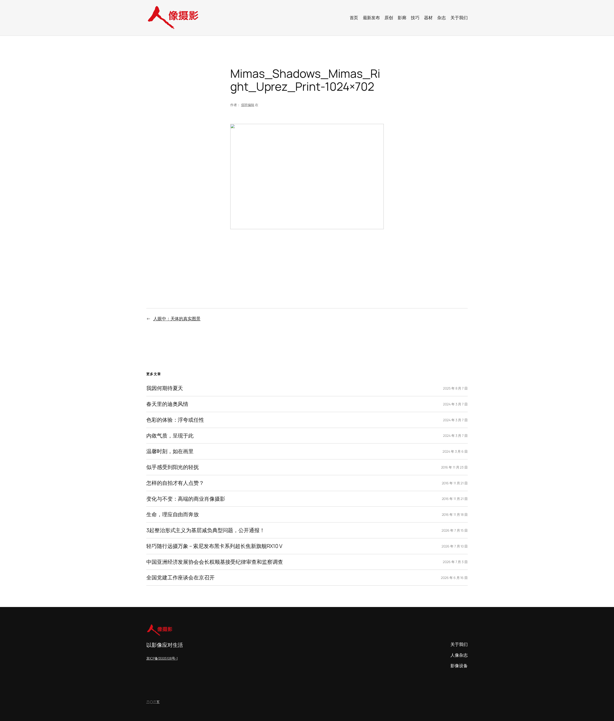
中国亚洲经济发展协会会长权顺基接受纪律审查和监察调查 (214, 562)
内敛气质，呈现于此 (170, 436)
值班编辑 (247, 104)
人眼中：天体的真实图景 (177, 318)
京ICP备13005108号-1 (161, 658)
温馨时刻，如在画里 (170, 451)
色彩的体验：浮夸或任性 (175, 420)
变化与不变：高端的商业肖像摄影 (185, 499)
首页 (354, 17)
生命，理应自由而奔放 (172, 514)
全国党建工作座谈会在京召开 (180, 578)
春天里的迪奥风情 (167, 404)
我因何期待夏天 (164, 388)
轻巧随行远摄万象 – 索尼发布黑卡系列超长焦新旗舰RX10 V (214, 546)
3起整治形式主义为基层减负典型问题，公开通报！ (205, 530)
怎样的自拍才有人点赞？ (175, 483)
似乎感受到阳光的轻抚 (172, 467)
